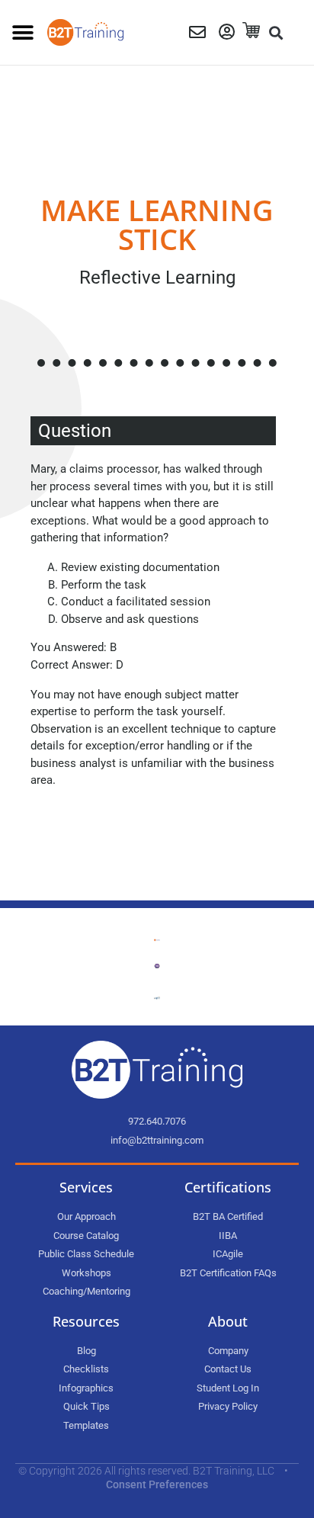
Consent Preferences (157, 1484)
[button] (22, 32)
